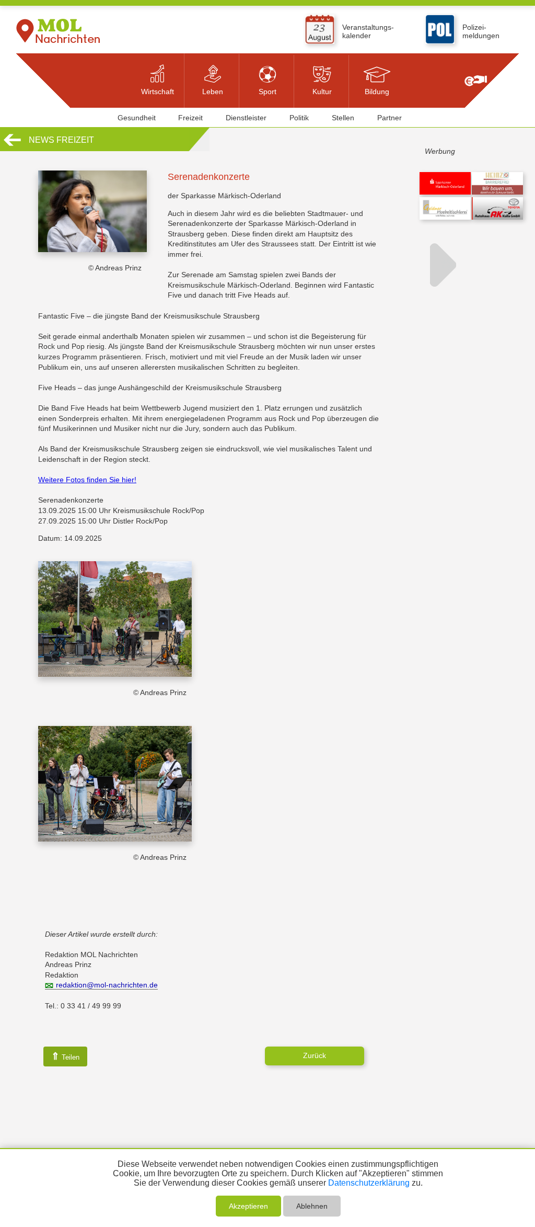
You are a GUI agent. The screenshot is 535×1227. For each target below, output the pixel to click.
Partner (389, 117)
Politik (299, 117)
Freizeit (190, 117)
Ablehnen (312, 1206)
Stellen (343, 117)
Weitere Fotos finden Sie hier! (87, 479)
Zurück (314, 1055)
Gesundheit (137, 117)
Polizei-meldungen (480, 31)
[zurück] (12, 144)
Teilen (65, 1056)
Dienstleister (246, 117)
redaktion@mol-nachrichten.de (107, 985)
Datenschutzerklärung (369, 1182)
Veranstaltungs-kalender (368, 31)
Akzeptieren (248, 1206)
